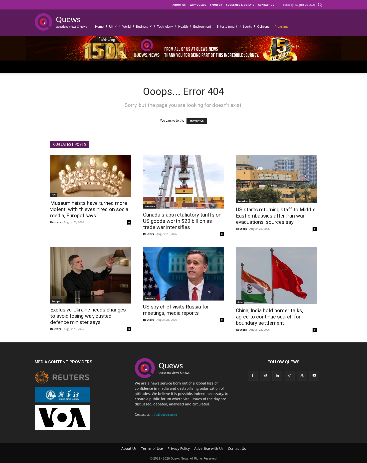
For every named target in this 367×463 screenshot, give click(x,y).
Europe (56, 301)
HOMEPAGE (196, 121)
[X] (302, 376)
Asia (240, 302)
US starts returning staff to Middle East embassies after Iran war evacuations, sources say (276, 216)
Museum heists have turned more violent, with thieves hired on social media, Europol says (90, 209)
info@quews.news (164, 414)
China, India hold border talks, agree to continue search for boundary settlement (269, 317)
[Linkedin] (277, 376)
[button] (319, 4)
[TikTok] (290, 376)
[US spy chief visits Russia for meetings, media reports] (183, 274)
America (150, 206)
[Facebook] (253, 376)
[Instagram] (265, 376)
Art (53, 194)
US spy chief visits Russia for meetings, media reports (176, 310)
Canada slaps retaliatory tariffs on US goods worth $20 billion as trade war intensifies (182, 221)
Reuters (55, 222)
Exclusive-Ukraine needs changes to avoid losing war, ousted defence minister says (88, 316)
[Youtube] (314, 376)
